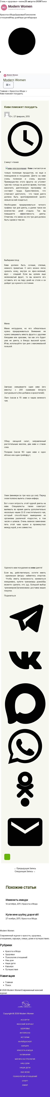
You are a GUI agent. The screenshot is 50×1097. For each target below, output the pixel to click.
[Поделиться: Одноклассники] (25, 809)
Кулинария (25, 1054)
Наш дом (14, 17)
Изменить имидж (17, 899)
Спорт (25, 1081)
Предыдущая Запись (25, 868)
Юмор (25, 1085)
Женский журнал (25, 1024)
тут (27, 584)
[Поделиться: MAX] (25, 724)
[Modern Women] (25, 11)
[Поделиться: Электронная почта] (25, 852)
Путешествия (11, 969)
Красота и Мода (7, 14)
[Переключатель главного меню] (8, 85)
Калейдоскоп (25, 1041)
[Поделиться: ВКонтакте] (25, 681)
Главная (9, 982)
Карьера (33, 17)
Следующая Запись (25, 871)
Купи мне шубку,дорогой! (22, 914)
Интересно (25, 1033)
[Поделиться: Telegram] (25, 638)
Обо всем (25, 1072)
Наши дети (24, 17)
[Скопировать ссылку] (7, 857)
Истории (25, 1037)
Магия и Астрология (25, 1059)
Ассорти (25, 1020)
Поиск (44, 1)
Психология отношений (16, 957)
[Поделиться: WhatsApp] (25, 767)
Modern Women (14, 80)
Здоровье (20, 14)
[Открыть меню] (25, 71)
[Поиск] (25, 69)
